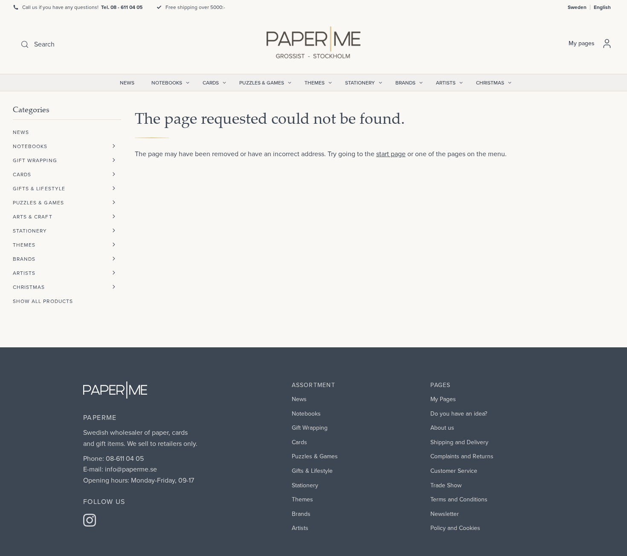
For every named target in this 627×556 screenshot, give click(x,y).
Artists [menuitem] (446, 82)
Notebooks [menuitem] (166, 82)
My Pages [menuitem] (443, 399)
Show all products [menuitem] (43, 301)
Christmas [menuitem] (490, 82)
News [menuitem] (127, 82)
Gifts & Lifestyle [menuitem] (39, 188)
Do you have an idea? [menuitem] (458, 413)
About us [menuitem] (442, 427)
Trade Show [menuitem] (446, 485)
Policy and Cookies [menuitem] (455, 528)
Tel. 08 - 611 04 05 (121, 7)
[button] (114, 146)
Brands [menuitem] (405, 82)
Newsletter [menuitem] (444, 513)
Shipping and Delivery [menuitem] (459, 442)
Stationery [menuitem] (360, 82)
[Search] (25, 44)
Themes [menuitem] (315, 82)
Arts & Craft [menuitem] (32, 216)
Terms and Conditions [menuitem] (459, 499)
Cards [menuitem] (211, 82)
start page (391, 153)
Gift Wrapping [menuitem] (35, 160)
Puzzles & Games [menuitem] (261, 82)
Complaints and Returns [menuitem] (461, 456)
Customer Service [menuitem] (453, 470)
